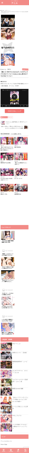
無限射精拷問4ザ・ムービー (19, 362)
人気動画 (11, 451)
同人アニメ (4, 117)
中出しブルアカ (16, 415)
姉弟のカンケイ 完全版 (19, 352)
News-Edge (4, 444)
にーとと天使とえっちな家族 (20, 407)
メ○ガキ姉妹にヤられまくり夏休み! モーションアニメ (19, 426)
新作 (18, 451)
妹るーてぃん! (16, 343)
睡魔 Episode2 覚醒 (17, 388)
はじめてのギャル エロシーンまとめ (20, 371)
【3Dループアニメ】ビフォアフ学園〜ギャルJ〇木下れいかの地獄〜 (20, 399)
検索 (25, 451)
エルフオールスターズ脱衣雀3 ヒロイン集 (20, 380)
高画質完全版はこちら (14, 111)
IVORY (11, 117)
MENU (3, 451)
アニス (14, 3)
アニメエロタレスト (6, 441)
